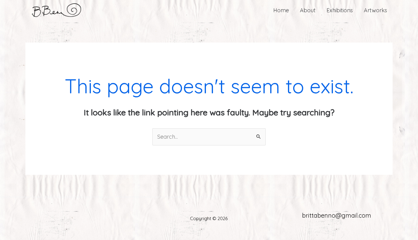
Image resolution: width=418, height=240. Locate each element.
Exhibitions (340, 10)
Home (281, 10)
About (307, 10)
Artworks (375, 10)
